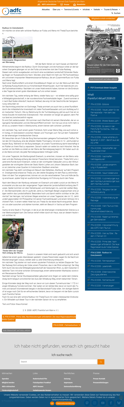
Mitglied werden (8, 383)
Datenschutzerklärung (72, 386)
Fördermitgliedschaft (10, 390)
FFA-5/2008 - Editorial (100, 104)
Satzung (67, 379)
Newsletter (81, 4)
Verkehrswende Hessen (42, 390)
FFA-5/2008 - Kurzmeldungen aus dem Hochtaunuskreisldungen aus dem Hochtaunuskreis (105, 181)
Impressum (68, 383)
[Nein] (121, 399)
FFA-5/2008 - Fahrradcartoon (103, 261)
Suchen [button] (117, 13)
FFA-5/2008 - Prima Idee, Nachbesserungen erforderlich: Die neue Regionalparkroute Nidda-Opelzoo (105, 244)
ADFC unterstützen (49, 4)
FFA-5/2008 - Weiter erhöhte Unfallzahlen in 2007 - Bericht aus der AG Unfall (105, 140)
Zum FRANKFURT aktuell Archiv (103, 79)
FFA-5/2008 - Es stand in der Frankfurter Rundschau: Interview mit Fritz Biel (104, 129)
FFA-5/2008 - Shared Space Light (104, 121)
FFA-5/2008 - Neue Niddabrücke (104, 173)
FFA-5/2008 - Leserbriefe (101, 266)
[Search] (101, 361)
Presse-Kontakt (99, 379)
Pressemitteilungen (100, 383)
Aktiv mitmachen (8, 386)
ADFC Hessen (38, 386)
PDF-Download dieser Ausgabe (103, 88)
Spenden (5, 379)
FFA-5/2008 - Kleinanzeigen (102, 285)
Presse (66, 4)
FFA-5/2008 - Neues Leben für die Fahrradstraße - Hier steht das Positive (105, 112)
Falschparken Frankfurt (42, 383)
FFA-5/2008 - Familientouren (103, 280)
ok (52, 403)
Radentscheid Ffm (40, 379)
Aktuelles (46, 10)
